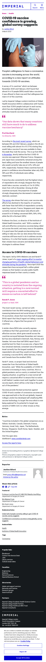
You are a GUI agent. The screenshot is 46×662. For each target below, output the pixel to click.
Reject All (23, 652)
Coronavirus (6, 539)
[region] (23, 645)
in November (7, 154)
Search (35, 7)
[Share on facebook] (3, 487)
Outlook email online (9, 562)
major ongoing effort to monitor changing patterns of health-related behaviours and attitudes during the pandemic (22, 262)
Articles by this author (10, 477)
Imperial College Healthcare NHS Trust (15, 606)
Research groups (8, 590)
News (4, 13)
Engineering (6, 571)
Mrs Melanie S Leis (8, 499)
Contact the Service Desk (11, 556)
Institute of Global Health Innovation (14, 531)
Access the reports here (11, 443)
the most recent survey (22, 141)
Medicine (5, 573)
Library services (7, 560)
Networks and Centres (9, 588)
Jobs (3, 558)
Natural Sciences (8, 575)
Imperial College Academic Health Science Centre (18, 602)
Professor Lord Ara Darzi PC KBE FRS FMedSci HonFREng (21, 494)
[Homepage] (16, 6)
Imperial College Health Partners (13, 604)
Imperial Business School (10, 577)
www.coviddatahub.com (20, 438)
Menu (42, 7)
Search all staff (7, 592)
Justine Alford (9, 29)
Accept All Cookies (23, 658)
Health (11, 13)
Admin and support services (11, 586)
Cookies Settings (23, 645)
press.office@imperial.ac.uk (16, 475)
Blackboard (6, 554)
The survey (6, 200)
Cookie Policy (25, 641)
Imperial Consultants (9, 608)
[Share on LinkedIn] (6, 487)
